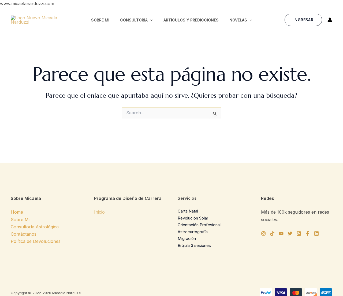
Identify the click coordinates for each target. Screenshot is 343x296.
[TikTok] (272, 233)
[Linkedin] (316, 233)
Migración (187, 238)
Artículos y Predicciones (191, 20)
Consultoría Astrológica (35, 226)
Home (17, 212)
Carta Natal (188, 211)
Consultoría (134, 20)
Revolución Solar (193, 218)
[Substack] (298, 233)
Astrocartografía (193, 231)
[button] (150, 20)
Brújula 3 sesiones (194, 245)
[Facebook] (307, 233)
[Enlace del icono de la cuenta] (329, 19)
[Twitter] (290, 233)
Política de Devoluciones (36, 241)
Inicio (99, 212)
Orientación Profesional (199, 224)
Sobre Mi (100, 20)
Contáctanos (23, 234)
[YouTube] (281, 233)
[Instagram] (263, 233)
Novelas (238, 20)
